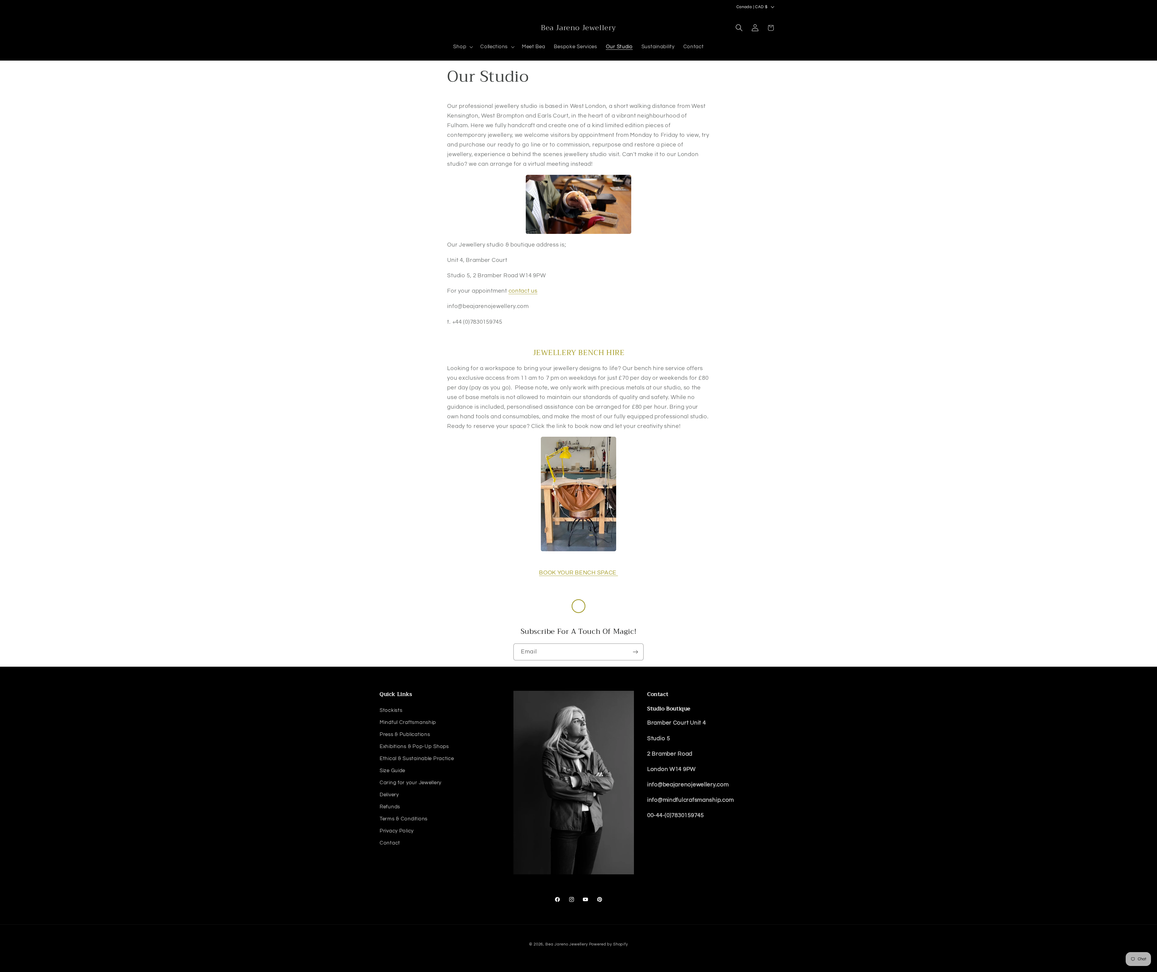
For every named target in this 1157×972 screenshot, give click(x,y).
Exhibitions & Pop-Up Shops (414, 746)
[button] (462, 47)
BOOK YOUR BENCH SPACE (578, 573)
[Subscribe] (635, 651)
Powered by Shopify (608, 944)
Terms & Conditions (404, 818)
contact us (523, 291)
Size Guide (392, 770)
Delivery (389, 794)
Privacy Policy (397, 830)
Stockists (391, 710)
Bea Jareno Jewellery (566, 944)
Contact (390, 842)
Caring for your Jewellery (410, 782)
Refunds (390, 806)
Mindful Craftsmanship (408, 722)
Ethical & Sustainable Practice (417, 758)
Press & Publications (405, 734)
